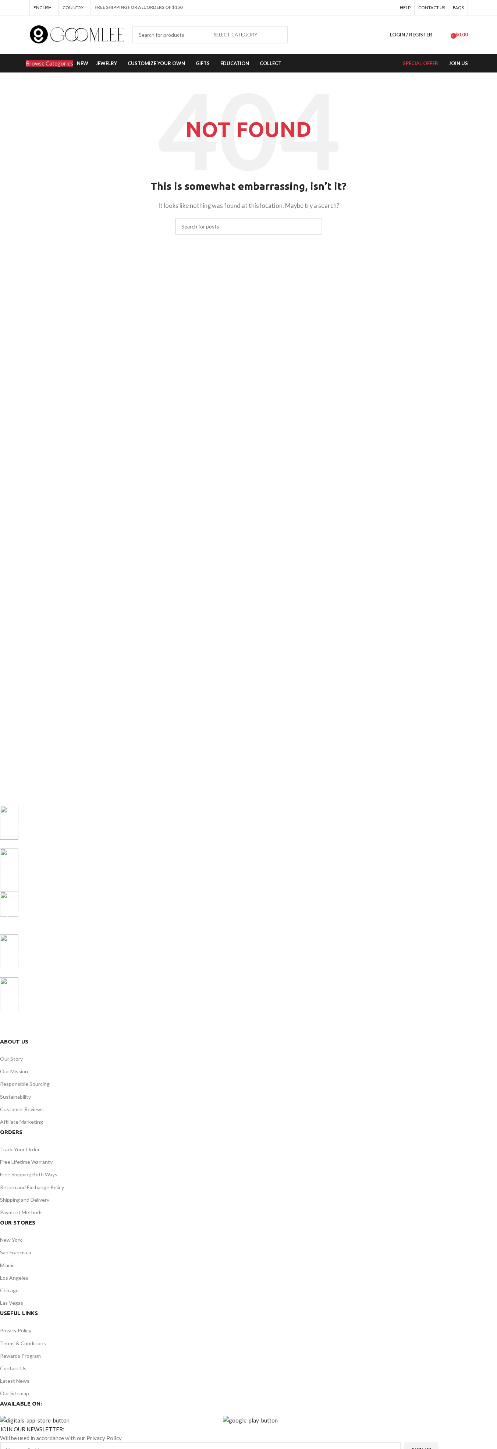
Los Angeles (14, 1278)
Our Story (11, 1059)
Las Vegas (11, 1303)
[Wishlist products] (442, 35)
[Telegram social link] (387, 8)
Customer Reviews (22, 1109)
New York (11, 1240)
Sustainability (15, 1097)
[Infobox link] (219, 827)
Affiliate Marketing (21, 1122)
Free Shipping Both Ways (28, 1174)
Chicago (9, 1290)
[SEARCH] (279, 34)
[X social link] (361, 8)
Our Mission (14, 1071)
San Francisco (15, 1252)
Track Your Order (20, 1149)
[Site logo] (77, 34)
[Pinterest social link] (370, 8)
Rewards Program (20, 1356)
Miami (6, 1265)
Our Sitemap (14, 1393)
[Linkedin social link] (378, 8)
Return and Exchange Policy (32, 1187)
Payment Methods (21, 1212)
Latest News (14, 1381)
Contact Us (13, 1368)
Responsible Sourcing (25, 1084)
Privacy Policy (15, 1330)
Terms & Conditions (23, 1343)
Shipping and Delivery (24, 1200)
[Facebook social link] (352, 8)
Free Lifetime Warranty (26, 1162)
